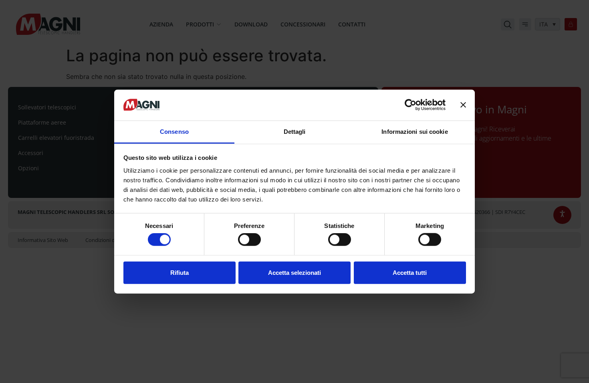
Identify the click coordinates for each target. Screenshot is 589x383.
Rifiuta (179, 272)
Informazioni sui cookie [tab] (414, 131)
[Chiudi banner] (463, 105)
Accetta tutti (410, 272)
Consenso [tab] (174, 131)
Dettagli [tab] (295, 131)
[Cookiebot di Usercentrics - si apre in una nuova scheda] (410, 105)
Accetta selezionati (294, 272)
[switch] (249, 239)
